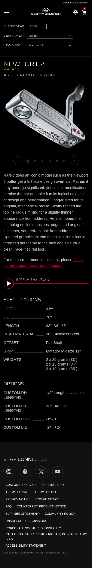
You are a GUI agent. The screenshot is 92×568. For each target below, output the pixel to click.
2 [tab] (35, 161)
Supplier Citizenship (23, 513)
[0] (84, 13)
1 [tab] (27, 161)
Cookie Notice (47, 499)
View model (12, 45)
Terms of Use (46, 492)
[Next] (74, 160)
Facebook (25, 471)
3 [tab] (42, 161)
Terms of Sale (18, 492)
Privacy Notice (18, 499)
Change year (13, 26)
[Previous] (17, 160)
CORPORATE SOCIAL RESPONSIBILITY (33, 528)
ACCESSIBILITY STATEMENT (26, 545)
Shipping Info (53, 484)
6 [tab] (64, 161)
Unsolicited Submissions (26, 521)
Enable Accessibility (76, 2)
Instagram (8, 471)
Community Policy (60, 513)
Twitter (41, 471)
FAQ (9, 506)
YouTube (57, 471)
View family (13, 36)
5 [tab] (57, 161)
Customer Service (21, 484)
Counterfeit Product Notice (41, 506)
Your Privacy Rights (42, 534)
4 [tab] (49, 161)
